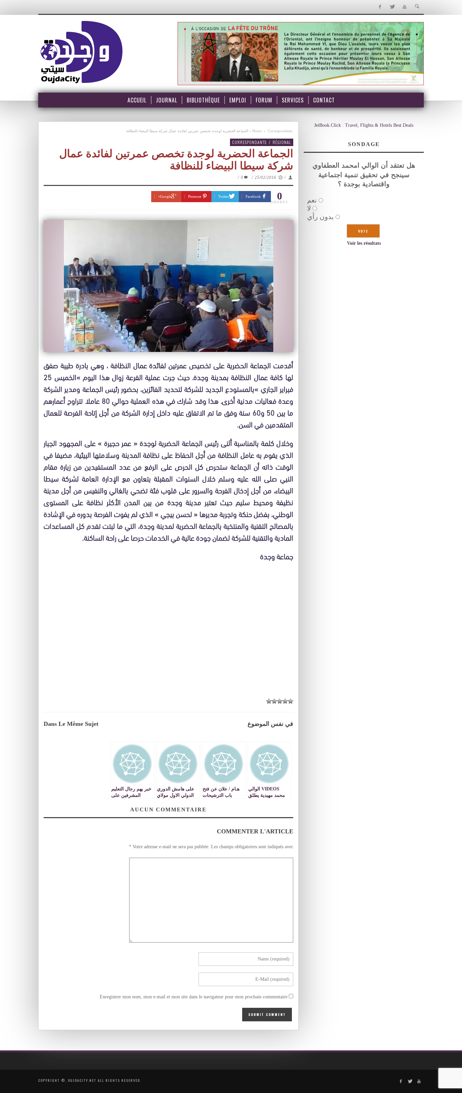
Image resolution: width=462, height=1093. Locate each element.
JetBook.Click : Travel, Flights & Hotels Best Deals (363, 125)
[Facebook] (379, 7)
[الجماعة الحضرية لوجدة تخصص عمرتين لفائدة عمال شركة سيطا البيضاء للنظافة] (168, 286)
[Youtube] (404, 7)
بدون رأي (320, 216)
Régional (282, 142)
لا (309, 208)
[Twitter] (392, 7)
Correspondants (280, 131)
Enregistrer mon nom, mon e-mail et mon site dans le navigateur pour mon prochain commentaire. (192, 996)
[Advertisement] (168, 643)
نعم (312, 200)
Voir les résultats (364, 243)
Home (257, 131)
